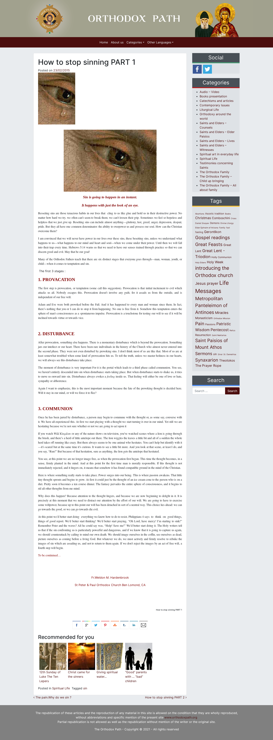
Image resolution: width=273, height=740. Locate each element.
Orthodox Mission (222, 318)
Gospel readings (212, 237)
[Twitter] (207, 69)
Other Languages (159, 42)
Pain (199, 323)
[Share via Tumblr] (124, 625)
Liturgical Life (209, 109)
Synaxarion (206, 360)
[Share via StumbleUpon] (115, 625)
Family (222, 228)
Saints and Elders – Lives (217, 141)
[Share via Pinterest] (105, 625)
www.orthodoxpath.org (180, 717)
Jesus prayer (206, 283)
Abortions (199, 214)
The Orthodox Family (214, 172)
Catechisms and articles (216, 101)
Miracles (221, 313)
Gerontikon (212, 232)
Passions (210, 324)
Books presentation (213, 96)
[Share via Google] (86, 625)
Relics (232, 330)
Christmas (203, 218)
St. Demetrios (229, 354)
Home (104, 42)
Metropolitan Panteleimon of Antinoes (211, 305)
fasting (199, 232)
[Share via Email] (143, 625)
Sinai (220, 354)
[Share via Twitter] (96, 625)
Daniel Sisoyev (202, 223)
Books (228, 214)
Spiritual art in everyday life (219, 154)
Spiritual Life (61, 688)
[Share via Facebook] (76, 625)
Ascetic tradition (214, 213)
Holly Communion (221, 257)
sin (85, 688)
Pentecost (220, 329)
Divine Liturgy (227, 223)
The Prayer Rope (208, 365)
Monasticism (204, 318)
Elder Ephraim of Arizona (206, 228)
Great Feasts (208, 244)
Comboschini (221, 218)
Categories (134, 42)
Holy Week (215, 262)
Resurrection (203, 335)
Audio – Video (209, 92)
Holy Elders (200, 262)
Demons (215, 222)
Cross (233, 218)
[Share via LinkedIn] (134, 625)
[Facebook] (197, 69)
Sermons (203, 353)
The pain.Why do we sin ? (53, 697)
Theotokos (227, 360)
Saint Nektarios (219, 335)
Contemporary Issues (215, 105)
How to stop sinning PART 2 (165, 697)
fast (228, 228)
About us (117, 42)
